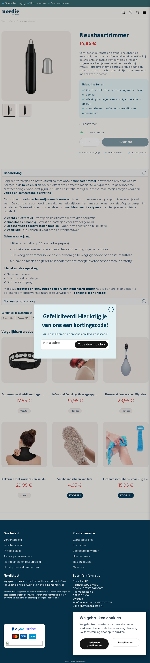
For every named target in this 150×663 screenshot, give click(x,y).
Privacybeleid (12, 550)
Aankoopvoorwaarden (18, 556)
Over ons (78, 567)
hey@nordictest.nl (92, 606)
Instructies (79, 545)
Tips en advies (82, 561)
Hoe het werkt (82, 556)
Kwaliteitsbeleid (13, 545)
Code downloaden (91, 344)
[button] (111, 309)
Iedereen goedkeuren (94, 644)
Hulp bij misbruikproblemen (21, 567)
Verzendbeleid (13, 539)
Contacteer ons (83, 539)
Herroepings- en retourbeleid (22, 561)
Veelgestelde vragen (86, 550)
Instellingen (125, 642)
